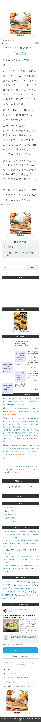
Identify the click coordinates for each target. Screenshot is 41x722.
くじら (37, 582)
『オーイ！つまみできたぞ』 (20, 331)
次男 (17, 595)
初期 (11, 592)
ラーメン (7, 592)
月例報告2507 (9, 550)
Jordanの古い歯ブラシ (16, 47)
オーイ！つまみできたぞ (19, 678)
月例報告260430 (33, 373)
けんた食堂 (7, 585)
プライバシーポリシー (12, 521)
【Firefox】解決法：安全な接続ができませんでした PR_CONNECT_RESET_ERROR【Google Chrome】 (21, 469)
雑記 (37, 43)
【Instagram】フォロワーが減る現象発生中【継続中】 (22, 541)
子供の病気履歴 (10, 518)
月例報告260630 (33, 354)
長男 (7, 598)
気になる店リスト (10, 514)
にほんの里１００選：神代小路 (22, 253)
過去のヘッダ (9, 511)
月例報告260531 (33, 362)
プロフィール (11, 673)
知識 (20, 595)
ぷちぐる (19, 585)
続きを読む (34, 348)
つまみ (14, 585)
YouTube (24, 582)
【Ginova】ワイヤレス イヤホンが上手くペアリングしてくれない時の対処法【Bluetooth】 (21, 401)
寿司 (18, 592)
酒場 (30, 595)
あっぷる (31, 582)
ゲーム (22, 588)
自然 (24, 595)
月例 (7, 595)
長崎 (36, 595)
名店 (14, 592)
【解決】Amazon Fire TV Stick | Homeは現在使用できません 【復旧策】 (21, 411)
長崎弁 (3, 598)
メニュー (37, 4)
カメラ (17, 588)
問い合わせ (10, 682)
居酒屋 (22, 592)
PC (13, 582)
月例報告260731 (20, 343)
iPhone (8, 582)
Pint (16, 582)
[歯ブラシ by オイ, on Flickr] (20, 53)
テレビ (34, 588)
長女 (33, 595)
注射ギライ (12, 247)
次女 (13, 595)
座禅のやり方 (9, 507)
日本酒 (29, 592)
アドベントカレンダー (28, 585)
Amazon (4, 582)
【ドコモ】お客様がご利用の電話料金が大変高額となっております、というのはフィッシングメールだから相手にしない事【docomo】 (21, 451)
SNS (19, 582)
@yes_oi (30, 686)
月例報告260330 (20, 386)
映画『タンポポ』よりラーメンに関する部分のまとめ (21, 556)
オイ (29, 568)
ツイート (27, 588)
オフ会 (13, 588)
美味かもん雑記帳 (18, 3)
